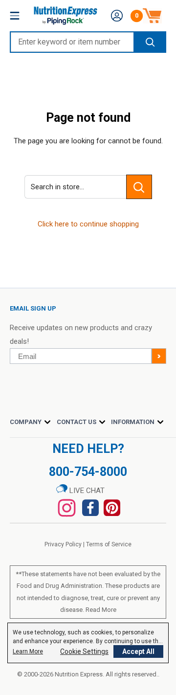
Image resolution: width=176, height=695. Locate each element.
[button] (117, 16)
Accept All (138, 651)
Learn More (28, 651)
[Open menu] (15, 16)
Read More (101, 609)
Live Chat (86, 490)
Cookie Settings (84, 651)
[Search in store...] (139, 187)
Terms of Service (109, 544)
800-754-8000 (88, 472)
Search (149, 42)
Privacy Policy (63, 544)
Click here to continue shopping (88, 224)
